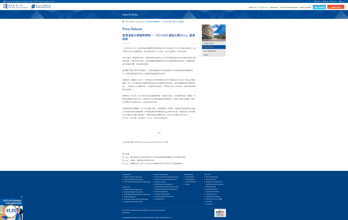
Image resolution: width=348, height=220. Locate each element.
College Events (159, 199)
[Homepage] (123, 22)
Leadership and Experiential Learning (166, 187)
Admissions (274, 7)
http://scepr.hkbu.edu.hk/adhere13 (151, 142)
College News (208, 43)
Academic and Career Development (166, 189)
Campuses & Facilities (213, 196)
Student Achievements (162, 194)
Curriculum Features (212, 191)
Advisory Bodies (211, 187)
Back (194, 43)
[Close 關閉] (21, 196)
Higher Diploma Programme (133, 177)
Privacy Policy (152, 210)
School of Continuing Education (132, 210)
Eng (342, 1)
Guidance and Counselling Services (166, 179)
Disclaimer (161, 210)
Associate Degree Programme (133, 179)
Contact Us (209, 204)
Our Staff (209, 201)
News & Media (130, 22)
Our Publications (209, 51)
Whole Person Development (164, 184)
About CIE (253, 7)
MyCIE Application (130, 197)
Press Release (140, 22)
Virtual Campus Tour (212, 199)
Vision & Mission (211, 179)
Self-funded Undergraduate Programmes (137, 182)
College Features (211, 194)
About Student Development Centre (166, 177)
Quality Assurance (211, 189)
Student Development (289, 7)
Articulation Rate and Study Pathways (136, 199)
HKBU (145, 210)
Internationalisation (161, 191)
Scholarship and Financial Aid (133, 202)
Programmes (263, 7)
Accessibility (126, 212)
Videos (205, 55)
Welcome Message (212, 177)
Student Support (160, 182)
